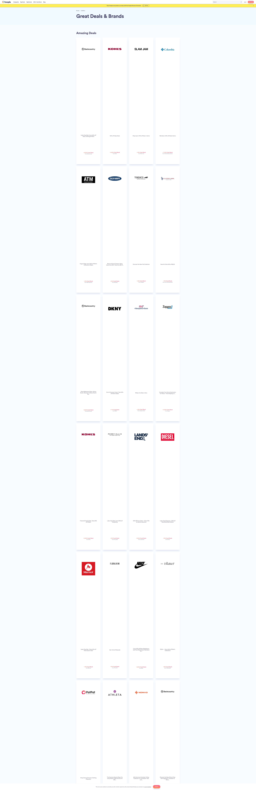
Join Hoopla (251, 2)
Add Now (146, 5)
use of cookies (147, 787)
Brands (77, 10)
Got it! (156, 786)
